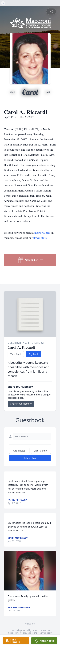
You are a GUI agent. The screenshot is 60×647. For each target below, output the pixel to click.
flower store (40, 238)
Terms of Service (38, 633)
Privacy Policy (21, 633)
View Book (15, 354)
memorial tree (42, 232)
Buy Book (33, 354)
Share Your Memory (21, 403)
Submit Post (30, 457)
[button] (29, 570)
